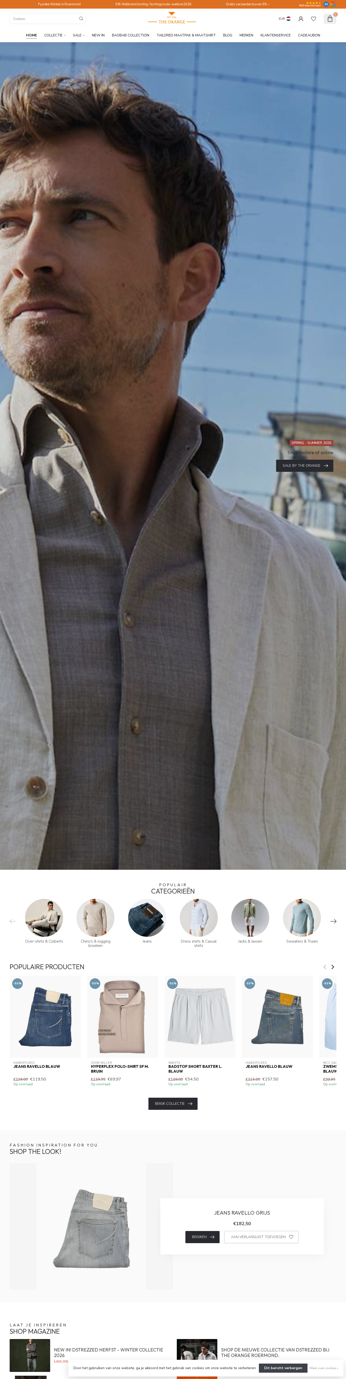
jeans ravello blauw (36, 1066)
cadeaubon (309, 35)
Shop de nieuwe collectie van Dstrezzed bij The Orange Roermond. (275, 1352)
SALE (77, 35)
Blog (227, 35)
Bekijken (199, 1237)
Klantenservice (276, 35)
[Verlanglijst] (313, 19)
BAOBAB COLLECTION (130, 35)
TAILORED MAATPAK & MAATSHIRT (186, 35)
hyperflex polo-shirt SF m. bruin (120, 1068)
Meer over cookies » (324, 1368)
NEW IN (98, 35)
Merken (246, 35)
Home (31, 35)
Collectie (53, 35)
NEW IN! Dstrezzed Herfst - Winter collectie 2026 (108, 1352)
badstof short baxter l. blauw (195, 1068)
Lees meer (62, 1361)
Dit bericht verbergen (283, 1368)
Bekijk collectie (170, 1103)
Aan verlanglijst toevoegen (258, 1237)
